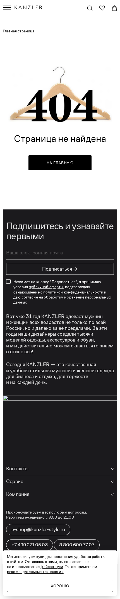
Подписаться (60, 269)
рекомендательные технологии (35, 571)
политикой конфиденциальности (73, 292)
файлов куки (51, 566)
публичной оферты (46, 287)
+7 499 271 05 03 (29, 544)
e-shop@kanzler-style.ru (38, 529)
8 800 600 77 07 (76, 544)
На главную (60, 163)
